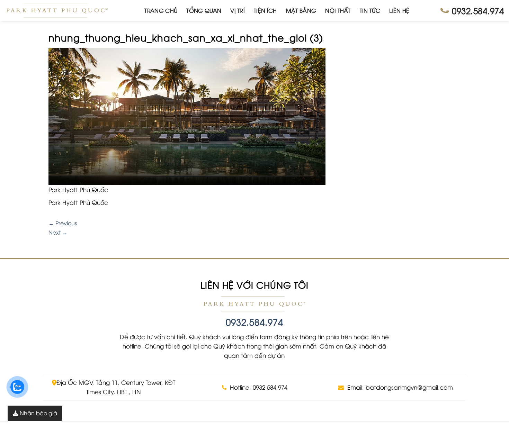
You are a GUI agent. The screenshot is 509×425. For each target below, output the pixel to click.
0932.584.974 (254, 322)
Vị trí (237, 10)
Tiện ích (265, 10)
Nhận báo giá (37, 413)
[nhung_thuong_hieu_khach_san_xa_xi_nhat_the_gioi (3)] (186, 115)
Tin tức (370, 10)
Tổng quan (203, 10)
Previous (62, 223)
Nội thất (338, 10)
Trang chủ (160, 10)
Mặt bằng (301, 10)
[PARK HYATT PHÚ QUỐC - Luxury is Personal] (57, 10)
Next (58, 232)
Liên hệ (399, 10)
